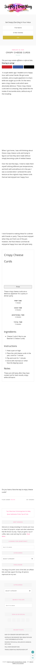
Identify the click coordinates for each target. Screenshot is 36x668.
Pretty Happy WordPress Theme (16, 662)
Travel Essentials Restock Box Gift (16, 649)
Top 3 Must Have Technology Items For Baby (18, 511)
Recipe (13, 499)
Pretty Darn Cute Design (22, 662)
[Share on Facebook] (18, 66)
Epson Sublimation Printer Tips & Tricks (17, 514)
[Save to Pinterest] (7, 66)
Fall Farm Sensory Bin (12, 647)
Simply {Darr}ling (18, 8)
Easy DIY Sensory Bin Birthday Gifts (17, 634)
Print (18, 287)
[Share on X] (29, 66)
